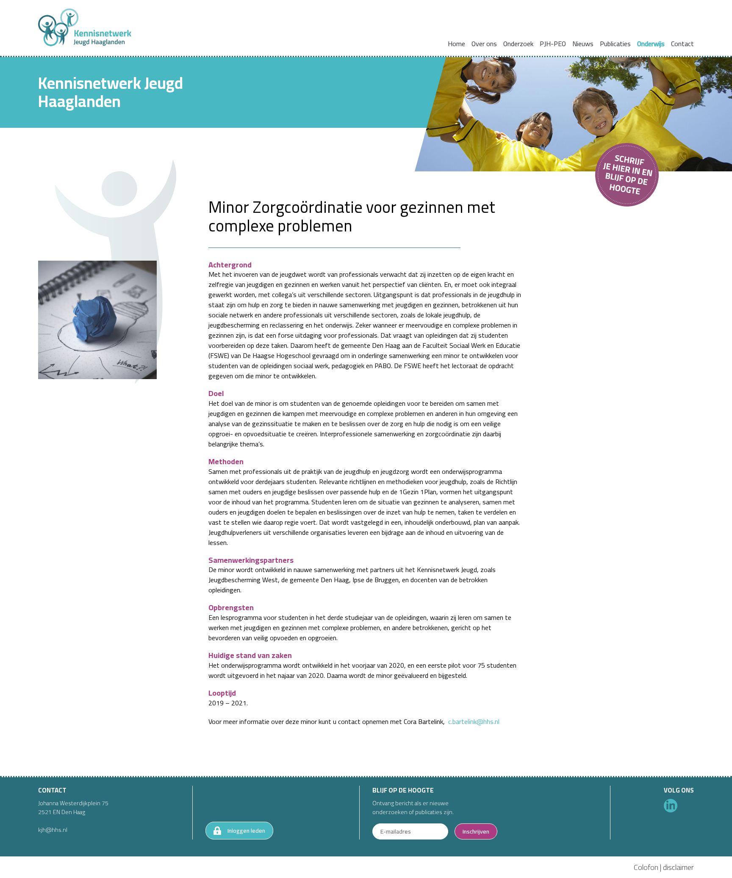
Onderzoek (518, 43)
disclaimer (678, 867)
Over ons (484, 43)
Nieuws (582, 43)
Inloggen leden (246, 830)
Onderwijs (651, 43)
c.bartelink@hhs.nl (473, 721)
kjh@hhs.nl (52, 829)
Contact (682, 43)
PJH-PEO (553, 43)
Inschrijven (476, 831)
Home (456, 43)
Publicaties (615, 43)
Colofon (646, 867)
